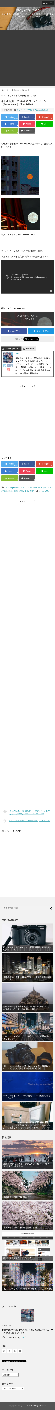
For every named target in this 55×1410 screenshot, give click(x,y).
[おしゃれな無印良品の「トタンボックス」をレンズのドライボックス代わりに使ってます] (27, 1116)
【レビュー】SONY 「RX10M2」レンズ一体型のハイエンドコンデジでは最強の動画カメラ (26, 1067)
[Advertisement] (27, 58)
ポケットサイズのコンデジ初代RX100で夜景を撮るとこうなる (26, 1037)
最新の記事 (30, 349)
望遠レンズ (24, 491)
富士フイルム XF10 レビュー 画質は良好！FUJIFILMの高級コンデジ (27, 948)
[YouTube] (8, 370)
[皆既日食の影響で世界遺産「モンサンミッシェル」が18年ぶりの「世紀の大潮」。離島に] (27, 997)
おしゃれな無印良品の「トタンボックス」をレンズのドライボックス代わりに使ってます (26, 1126)
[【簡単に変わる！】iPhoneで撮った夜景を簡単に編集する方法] (27, 967)
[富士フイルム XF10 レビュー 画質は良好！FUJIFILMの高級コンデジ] (27, 937)
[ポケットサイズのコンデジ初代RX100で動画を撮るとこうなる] (27, 1086)
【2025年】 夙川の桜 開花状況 (17, 1197)
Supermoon (14, 487)
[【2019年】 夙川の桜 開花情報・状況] (27, 1215)
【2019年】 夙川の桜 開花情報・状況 (20, 1227)
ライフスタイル (31, 110)
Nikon (6, 487)
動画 (46, 110)
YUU (17, 353)
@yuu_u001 (44, 491)
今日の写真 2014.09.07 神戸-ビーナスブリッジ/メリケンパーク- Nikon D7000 (29, 812)
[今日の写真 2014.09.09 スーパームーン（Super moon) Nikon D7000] (9, 124)
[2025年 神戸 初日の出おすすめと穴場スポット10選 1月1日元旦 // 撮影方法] (27, 1154)
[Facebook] (8, 366)
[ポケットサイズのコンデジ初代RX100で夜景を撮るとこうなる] (27, 1027)
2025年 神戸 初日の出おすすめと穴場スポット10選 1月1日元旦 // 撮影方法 (27, 1165)
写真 (41, 110)
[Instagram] (11, 366)
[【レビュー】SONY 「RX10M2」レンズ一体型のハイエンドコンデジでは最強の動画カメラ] (27, 1056)
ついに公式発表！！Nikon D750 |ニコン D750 (29, 820)
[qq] (20, 229)
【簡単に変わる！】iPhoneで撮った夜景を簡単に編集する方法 (27, 978)
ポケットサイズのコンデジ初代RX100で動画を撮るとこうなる (26, 1097)
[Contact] (20, 1351)
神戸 (32, 491)
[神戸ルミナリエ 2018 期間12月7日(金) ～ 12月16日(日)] (27, 1277)
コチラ (23, 1337)
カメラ (20, 110)
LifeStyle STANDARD (27, 10)
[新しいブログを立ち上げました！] (27, 1246)
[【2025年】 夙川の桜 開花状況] (27, 1185)
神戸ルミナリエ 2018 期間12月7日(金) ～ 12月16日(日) (27, 1289)
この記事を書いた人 (12, 349)
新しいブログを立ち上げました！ (18, 1258)
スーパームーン (35, 487)
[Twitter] (4, 366)
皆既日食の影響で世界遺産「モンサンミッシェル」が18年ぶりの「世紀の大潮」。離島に (26, 1007)
